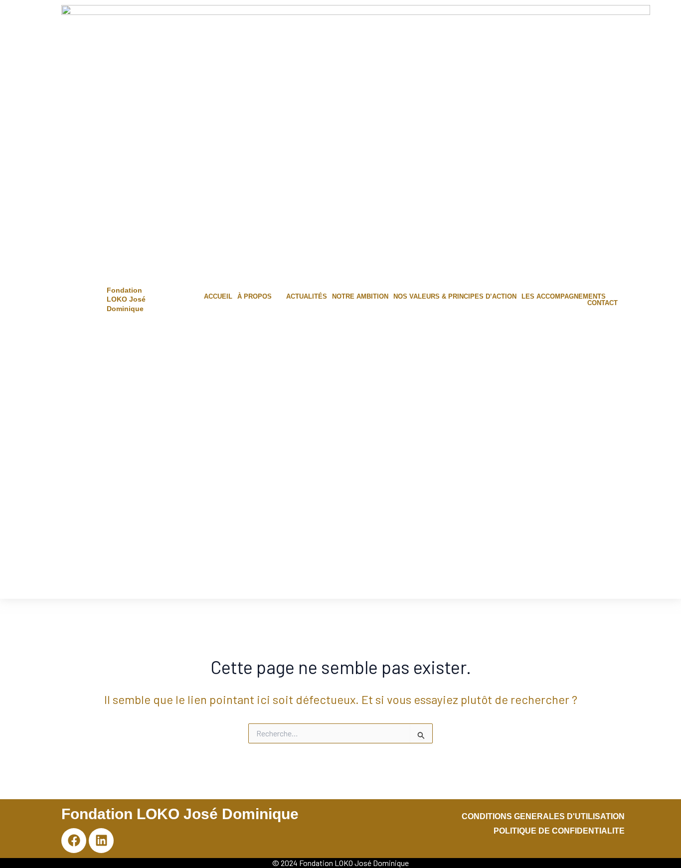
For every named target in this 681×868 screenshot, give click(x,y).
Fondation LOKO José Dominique (126, 299)
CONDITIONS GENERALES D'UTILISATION (543, 816)
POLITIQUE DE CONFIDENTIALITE (559, 831)
